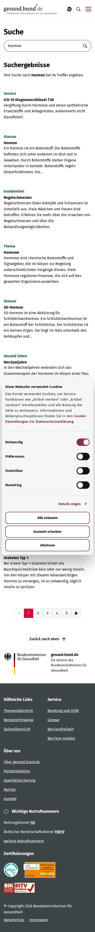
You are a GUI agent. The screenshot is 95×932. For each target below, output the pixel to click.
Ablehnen (47, 545)
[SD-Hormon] (47, 318)
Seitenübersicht (17, 729)
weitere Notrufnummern (24, 841)
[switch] (83, 456)
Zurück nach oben (44, 639)
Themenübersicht (18, 711)
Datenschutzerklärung (54, 422)
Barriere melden (61, 738)
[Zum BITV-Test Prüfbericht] (19, 888)
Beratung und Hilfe (63, 711)
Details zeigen (70, 504)
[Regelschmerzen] (47, 209)
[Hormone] (47, 264)
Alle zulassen (47, 518)
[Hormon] (47, 154)
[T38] (47, 105)
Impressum (38, 920)
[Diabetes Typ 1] (47, 569)
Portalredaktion (17, 771)
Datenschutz (14, 920)
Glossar (54, 720)
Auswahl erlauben (47, 532)
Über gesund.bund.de (22, 762)
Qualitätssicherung (19, 780)
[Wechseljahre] (47, 370)
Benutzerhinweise (18, 720)
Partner (10, 789)
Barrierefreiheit (61, 729)
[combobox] (42, 46)
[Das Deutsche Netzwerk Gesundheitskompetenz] (40, 870)
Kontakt (10, 799)
